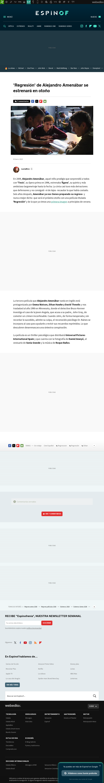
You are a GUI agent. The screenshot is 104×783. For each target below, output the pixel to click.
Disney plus (74, 664)
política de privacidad (34, 628)
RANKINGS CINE (50, 26)
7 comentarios (23, 101)
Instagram (81, 26)
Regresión (75, 445)
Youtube (95, 26)
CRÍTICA (11, 26)
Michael (21, 68)
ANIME (39, 26)
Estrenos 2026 (65, 607)
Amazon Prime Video (46, 664)
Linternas (73, 678)
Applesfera (9, 725)
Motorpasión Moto (89, 721)
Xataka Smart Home (13, 729)
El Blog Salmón (30, 742)
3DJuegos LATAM (31, 765)
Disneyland (96, 68)
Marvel (51, 68)
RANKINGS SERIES (65, 26)
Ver (53, 514)
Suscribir (47, 623)
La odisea (11, 68)
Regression (62, 445)
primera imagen (59, 201)
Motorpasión (87, 718)
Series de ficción (12, 664)
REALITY (31, 26)
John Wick (41, 68)
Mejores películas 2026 (49, 607)
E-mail (44, 101)
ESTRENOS (21, 26)
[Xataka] (2, 2)
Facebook (86, 26)
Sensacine (48, 718)
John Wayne (85, 68)
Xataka (8, 718)
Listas (72, 669)
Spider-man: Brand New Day (48, 678)
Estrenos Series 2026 (80, 607)
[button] (27, 168)
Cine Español (49, 445)
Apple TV (9, 673)
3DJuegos (28, 718)
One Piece (30, 68)
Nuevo (94, 17)
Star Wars (74, 68)
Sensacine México (51, 765)
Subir (91, 706)
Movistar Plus (11, 669)
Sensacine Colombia (52, 768)
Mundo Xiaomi (11, 732)
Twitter (99, 26)
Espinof (52, 13)
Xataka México (11, 765)
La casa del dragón (13, 678)
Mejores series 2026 (31, 607)
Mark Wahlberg (62, 68)
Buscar (94, 696)
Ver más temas (12, 685)
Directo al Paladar (70, 718)
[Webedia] (13, 705)
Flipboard (90, 26)
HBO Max (73, 673)
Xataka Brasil (10, 768)
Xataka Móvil (10, 721)
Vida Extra (28, 721)
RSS (35, 642)
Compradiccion (11, 749)
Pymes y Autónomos (32, 745)
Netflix (40, 669)
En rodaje (37, 445)
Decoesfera (9, 745)
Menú (9, 17)
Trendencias (10, 742)
